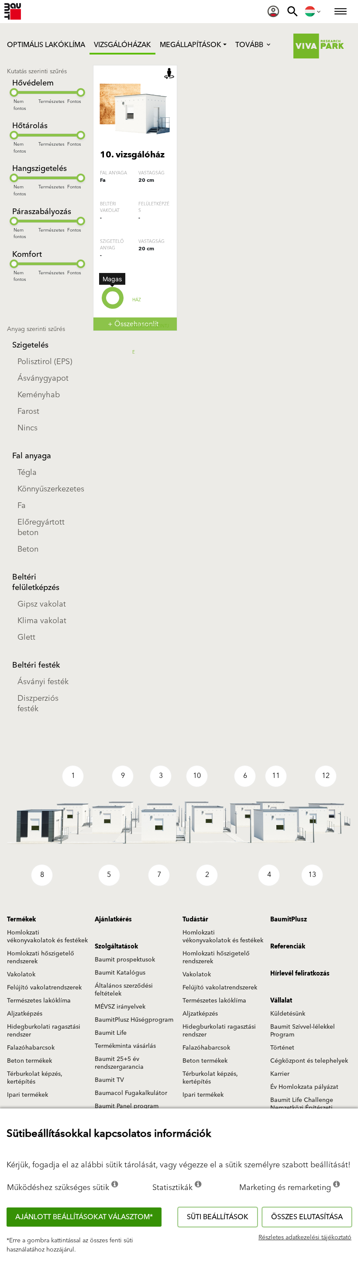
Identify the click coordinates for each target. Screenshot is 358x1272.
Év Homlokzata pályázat (304, 1087)
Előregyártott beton (41, 527)
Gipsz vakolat (41, 604)
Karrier (279, 1074)
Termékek (21, 919)
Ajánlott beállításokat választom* (84, 1217)
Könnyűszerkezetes (49, 489)
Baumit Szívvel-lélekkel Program (302, 1031)
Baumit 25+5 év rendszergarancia (119, 1063)
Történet (282, 1048)
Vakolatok (21, 974)
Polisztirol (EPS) (44, 361)
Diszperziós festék (38, 704)
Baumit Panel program (126, 1106)
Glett (26, 637)
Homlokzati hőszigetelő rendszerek (40, 957)
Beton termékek (29, 1061)
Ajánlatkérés (113, 919)
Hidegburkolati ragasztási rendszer (43, 1031)
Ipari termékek (27, 1095)
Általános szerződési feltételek (124, 990)
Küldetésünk (287, 1014)
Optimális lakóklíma (46, 45)
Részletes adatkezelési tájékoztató (304, 1237)
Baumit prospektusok (125, 960)
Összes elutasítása (307, 1217)
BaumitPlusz (288, 919)
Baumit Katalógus (120, 973)
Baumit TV (109, 1080)
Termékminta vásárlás (125, 1046)
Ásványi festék (43, 682)
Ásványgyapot (43, 378)
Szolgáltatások (116, 946)
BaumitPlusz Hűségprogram (134, 1020)
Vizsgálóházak (122, 45)
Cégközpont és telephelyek (309, 1061)
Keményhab (38, 395)
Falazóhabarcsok (31, 1048)
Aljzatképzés (24, 1014)
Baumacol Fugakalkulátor (131, 1093)
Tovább (250, 45)
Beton (27, 549)
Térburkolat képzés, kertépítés (34, 1078)
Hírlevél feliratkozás (300, 973)
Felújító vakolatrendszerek (44, 987)
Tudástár (195, 919)
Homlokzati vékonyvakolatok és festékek (47, 937)
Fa (21, 505)
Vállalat (281, 1001)
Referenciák (287, 946)
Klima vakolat (41, 620)
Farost (28, 411)
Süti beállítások (217, 1217)
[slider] (14, 92)
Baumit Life (111, 1033)
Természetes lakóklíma (39, 1001)
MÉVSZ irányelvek (120, 1007)
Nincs (27, 428)
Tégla (27, 472)
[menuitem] (273, 11)
